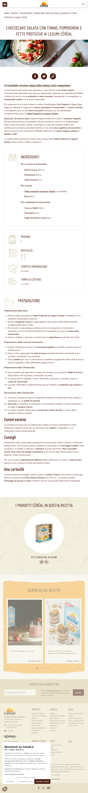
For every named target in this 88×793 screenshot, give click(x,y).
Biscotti (34, 718)
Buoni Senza (54, 718)
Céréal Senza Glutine (57, 716)
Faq (70, 741)
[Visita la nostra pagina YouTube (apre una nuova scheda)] (48, 788)
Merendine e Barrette (39, 716)
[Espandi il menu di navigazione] (5, 4)
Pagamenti (54, 750)
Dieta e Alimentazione (76, 713)
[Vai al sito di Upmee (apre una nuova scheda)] (10, 736)
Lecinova (53, 728)
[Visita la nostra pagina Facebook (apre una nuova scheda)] (39, 788)
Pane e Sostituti (37, 721)
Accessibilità (56, 775)
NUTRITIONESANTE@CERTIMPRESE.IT (55, 771)
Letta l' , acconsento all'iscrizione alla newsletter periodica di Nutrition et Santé (55, 692)
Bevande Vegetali (38, 713)
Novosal (53, 730)
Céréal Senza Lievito (57, 723)
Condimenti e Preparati (36, 731)
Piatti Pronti (36, 725)
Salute (70, 716)
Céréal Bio (53, 725)
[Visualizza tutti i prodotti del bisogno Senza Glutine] (42, 562)
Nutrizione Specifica (38, 728)
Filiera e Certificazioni (75, 721)
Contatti (10, 731)
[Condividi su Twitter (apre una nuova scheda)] (44, 76)
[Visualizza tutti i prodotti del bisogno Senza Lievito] (46, 562)
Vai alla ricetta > (35, 661)
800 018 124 (11, 727)
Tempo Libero (73, 725)
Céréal (52, 713)
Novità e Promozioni (75, 718)
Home (6, 13)
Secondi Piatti (26, 13)
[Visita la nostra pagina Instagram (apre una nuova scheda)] (43, 788)
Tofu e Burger (36, 723)
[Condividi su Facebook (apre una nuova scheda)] (35, 76)
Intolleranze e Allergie (76, 723)
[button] (83, 4)
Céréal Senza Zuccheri (57, 721)
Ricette (14, 13)
